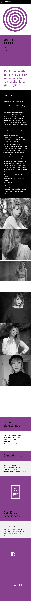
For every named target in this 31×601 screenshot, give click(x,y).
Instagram (18, 554)
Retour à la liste (15, 585)
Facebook (13, 554)
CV (15, 492)
